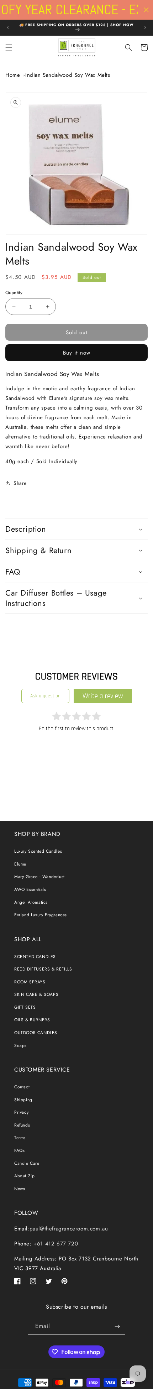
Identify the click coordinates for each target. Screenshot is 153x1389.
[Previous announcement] (8, 27)
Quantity (13, 292)
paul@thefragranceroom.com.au (69, 1229)
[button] (9, 47)
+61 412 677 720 (55, 1244)
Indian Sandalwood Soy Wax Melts (67, 75)
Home (12, 75)
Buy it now (76, 353)
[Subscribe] (117, 1326)
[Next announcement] (145, 27)
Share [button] (20, 483)
